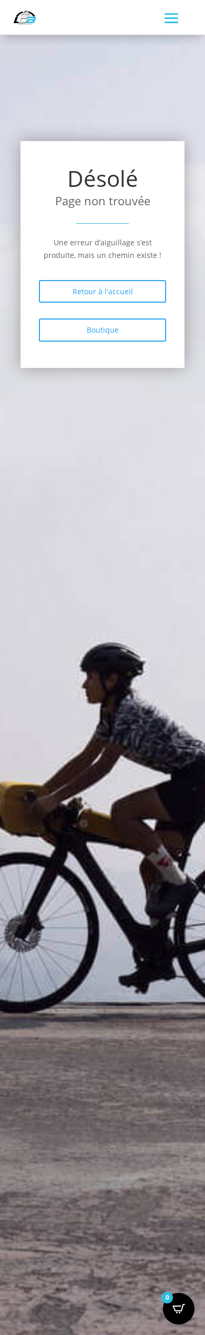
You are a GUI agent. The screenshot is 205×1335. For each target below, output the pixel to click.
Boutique (103, 330)
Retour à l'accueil (103, 291)
